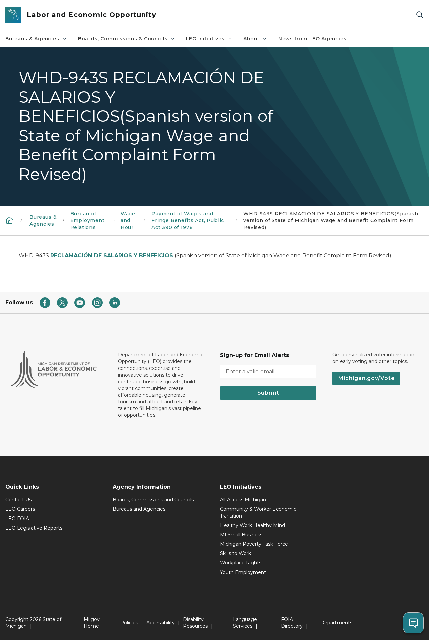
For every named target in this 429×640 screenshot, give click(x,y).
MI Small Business (241, 535)
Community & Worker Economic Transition (258, 512)
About (251, 39)
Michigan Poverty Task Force (254, 544)
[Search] (420, 15)
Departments (336, 623)
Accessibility (160, 623)
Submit (268, 393)
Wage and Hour (128, 220)
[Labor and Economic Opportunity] (9, 220)
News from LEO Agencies (312, 39)
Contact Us (18, 500)
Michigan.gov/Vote (366, 378)
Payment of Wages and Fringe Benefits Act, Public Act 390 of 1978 (187, 220)
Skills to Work (235, 553)
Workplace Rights (240, 563)
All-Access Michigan (243, 500)
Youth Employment (243, 572)
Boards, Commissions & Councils (123, 39)
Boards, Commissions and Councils (153, 500)
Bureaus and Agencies (139, 509)
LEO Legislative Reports (33, 528)
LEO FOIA (17, 518)
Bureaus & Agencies (32, 39)
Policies (129, 623)
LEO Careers (20, 509)
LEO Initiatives (205, 39)
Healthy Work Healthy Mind (252, 525)
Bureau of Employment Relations (87, 220)
